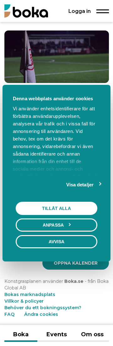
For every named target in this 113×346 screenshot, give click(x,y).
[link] (75, 263)
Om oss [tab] (92, 334)
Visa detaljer (80, 184)
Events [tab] (56, 334)
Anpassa (53, 224)
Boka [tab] (21, 334)
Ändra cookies (41, 314)
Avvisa (57, 241)
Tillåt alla (56, 208)
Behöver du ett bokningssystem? (42, 307)
